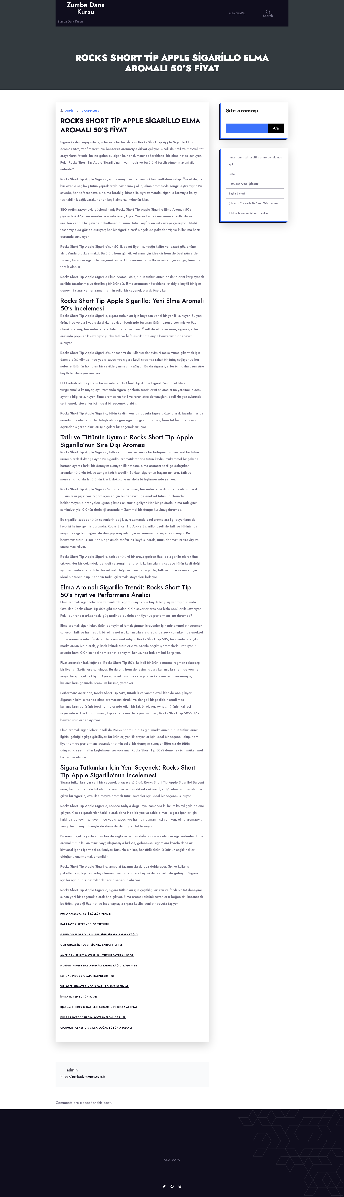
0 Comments (90, 111)
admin (69, 111)
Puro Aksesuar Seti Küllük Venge (85, 914)
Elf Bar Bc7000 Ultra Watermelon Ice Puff (93, 1017)
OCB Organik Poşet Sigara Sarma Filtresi (91, 945)
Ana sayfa (237, 13)
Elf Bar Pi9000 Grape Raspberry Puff (88, 976)
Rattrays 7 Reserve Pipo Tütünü (84, 924)
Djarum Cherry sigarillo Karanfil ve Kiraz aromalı (99, 1007)
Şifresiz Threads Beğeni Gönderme (253, 203)
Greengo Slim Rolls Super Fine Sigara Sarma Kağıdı (99, 934)
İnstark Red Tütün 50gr (78, 997)
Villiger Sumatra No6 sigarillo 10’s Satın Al (94, 986)
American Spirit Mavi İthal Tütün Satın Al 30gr (97, 955)
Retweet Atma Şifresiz (244, 184)
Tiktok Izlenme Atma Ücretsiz (249, 213)
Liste (232, 174)
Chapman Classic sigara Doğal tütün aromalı (96, 1028)
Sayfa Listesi (237, 193)
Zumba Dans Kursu (86, 8)
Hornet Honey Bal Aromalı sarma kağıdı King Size (98, 965)
